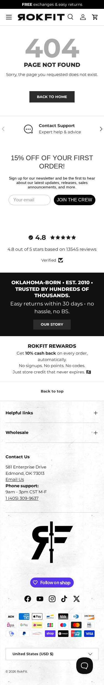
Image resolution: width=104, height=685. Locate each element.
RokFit (22, 671)
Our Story (52, 324)
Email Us (15, 479)
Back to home (52, 96)
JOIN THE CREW (74, 199)
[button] (95, 17)
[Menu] (9, 17)
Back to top (52, 391)
